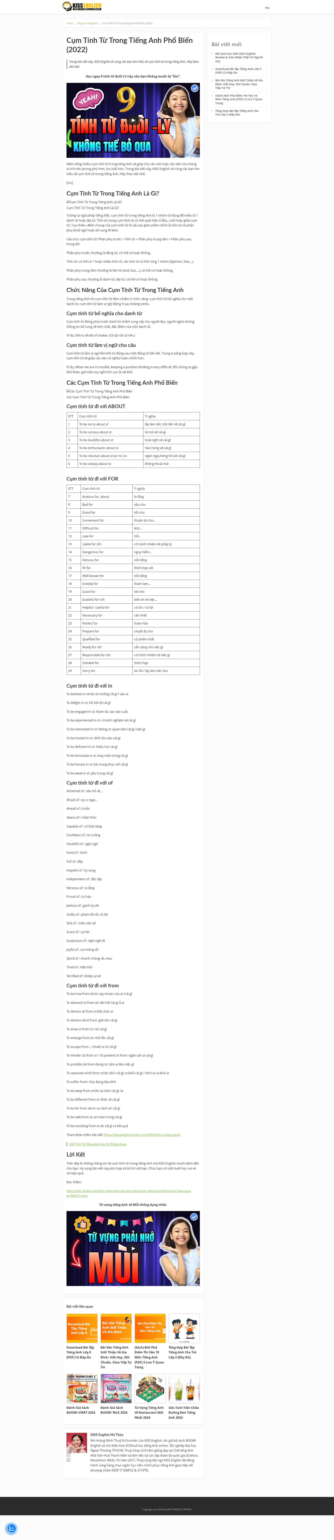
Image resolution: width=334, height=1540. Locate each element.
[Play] (133, 120)
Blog (267, 8)
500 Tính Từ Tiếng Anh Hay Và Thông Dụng (97, 1144)
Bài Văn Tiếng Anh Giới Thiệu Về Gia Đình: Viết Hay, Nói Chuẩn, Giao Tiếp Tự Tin (239, 84)
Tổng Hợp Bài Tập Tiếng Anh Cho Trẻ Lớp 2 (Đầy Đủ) (237, 112)
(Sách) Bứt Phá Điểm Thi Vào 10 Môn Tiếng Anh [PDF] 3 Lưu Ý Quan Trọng (238, 99)
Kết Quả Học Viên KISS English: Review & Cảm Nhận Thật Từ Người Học (239, 57)
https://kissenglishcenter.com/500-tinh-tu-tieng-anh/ (142, 1135)
